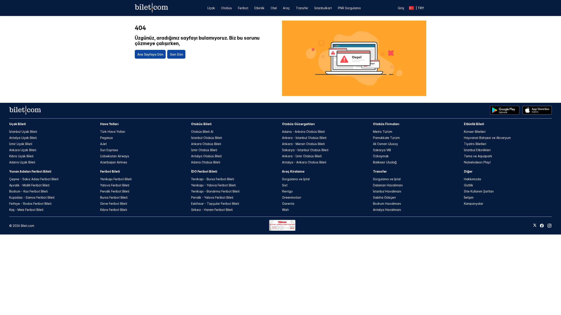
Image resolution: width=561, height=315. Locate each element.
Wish (285, 210)
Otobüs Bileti (201, 124)
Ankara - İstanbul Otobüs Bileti (304, 138)
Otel (274, 8)
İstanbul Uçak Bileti (23, 131)
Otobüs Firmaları (386, 124)
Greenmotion (291, 197)
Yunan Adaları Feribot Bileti (30, 171)
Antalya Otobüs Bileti (206, 156)
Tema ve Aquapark (478, 156)
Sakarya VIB (382, 150)
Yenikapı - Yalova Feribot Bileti (213, 185)
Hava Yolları (109, 124)
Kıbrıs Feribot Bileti (113, 210)
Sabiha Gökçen (384, 197)
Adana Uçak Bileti (22, 162)
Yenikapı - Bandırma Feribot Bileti (215, 191)
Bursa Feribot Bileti (114, 197)
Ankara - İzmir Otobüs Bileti (302, 156)
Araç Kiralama (293, 171)
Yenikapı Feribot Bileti (116, 179)
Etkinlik (259, 8)
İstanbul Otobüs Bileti (206, 138)
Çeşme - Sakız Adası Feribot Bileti (34, 179)
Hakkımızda (472, 179)
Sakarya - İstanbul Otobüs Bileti (305, 150)
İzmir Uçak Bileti (20, 144)
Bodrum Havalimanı (387, 203)
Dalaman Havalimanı (388, 185)
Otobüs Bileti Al (202, 131)
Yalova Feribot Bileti (114, 185)
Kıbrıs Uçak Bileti (21, 156)
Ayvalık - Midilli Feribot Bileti (29, 185)
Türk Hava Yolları (112, 131)
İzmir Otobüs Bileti (204, 150)
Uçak (211, 8)
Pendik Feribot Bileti (114, 191)
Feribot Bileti (110, 171)
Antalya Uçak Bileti (23, 138)
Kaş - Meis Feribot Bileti (26, 210)
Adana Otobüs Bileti (205, 162)
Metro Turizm (382, 131)
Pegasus (106, 138)
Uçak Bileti (17, 124)
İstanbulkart (323, 8)
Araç (286, 8)
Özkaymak (381, 156)
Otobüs (226, 8)
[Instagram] (549, 225)
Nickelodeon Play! (477, 162)
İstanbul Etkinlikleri (477, 150)
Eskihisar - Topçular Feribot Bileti (215, 203)
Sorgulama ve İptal (296, 179)
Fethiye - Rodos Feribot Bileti (30, 203)
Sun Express (109, 150)
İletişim (469, 197)
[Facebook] (542, 225)
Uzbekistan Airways (114, 156)
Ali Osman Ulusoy (385, 144)
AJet (103, 144)
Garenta (288, 203)
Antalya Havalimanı (387, 210)
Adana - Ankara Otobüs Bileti (303, 131)
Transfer (302, 8)
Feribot (243, 8)
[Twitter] (534, 226)
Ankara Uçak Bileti (22, 150)
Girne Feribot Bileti (113, 203)
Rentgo (287, 191)
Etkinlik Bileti (474, 124)
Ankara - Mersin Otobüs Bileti (303, 144)
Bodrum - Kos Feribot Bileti (28, 191)
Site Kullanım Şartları (479, 191)
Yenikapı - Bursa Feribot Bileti (212, 179)
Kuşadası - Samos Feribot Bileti (32, 197)
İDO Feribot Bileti (204, 171)
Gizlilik (468, 185)
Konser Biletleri (475, 131)
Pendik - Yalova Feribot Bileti (212, 197)
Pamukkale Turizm (386, 138)
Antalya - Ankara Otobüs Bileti (304, 162)
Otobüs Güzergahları (298, 124)
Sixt (285, 185)
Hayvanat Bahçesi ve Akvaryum (487, 138)
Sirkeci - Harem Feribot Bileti (212, 210)
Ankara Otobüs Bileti (206, 144)
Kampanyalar (473, 203)
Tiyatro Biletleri (475, 144)
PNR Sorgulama (349, 8)
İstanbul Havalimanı (387, 191)
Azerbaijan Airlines (113, 162)
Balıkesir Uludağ (385, 162)
